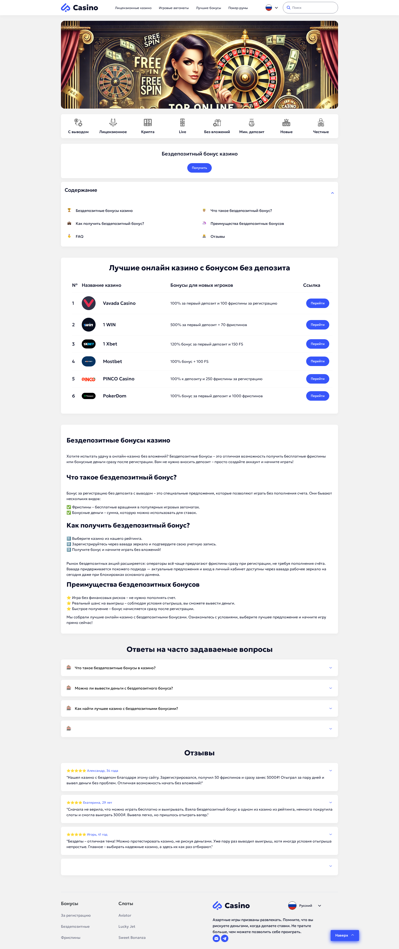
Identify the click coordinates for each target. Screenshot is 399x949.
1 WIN (109, 325)
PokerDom (114, 396)
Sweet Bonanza (132, 937)
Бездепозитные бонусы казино (104, 210)
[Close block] (332, 193)
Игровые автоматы (174, 8)
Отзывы (218, 236)
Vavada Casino (119, 303)
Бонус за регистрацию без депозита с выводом (109, 493)
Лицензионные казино (133, 8)
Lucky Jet (126, 926)
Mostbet (112, 361)
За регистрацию (76, 915)
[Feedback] (199, 866)
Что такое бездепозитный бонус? (241, 210)
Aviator (124, 915)
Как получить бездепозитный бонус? (110, 223)
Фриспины (70, 937)
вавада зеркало (133, 544)
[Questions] (199, 729)
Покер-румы (238, 8)
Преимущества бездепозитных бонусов (247, 223)
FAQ (79, 236)
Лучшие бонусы (208, 8)
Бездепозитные (75, 926)
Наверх (341, 935)
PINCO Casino (118, 379)
